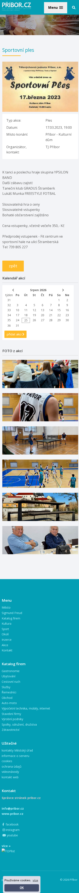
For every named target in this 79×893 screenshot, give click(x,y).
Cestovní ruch (11, 682)
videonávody (10, 772)
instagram (12, 830)
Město (6, 607)
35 (9, 320)
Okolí (5, 634)
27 (42, 320)
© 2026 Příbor (69, 880)
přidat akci (14, 334)
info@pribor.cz (13, 808)
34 (9, 315)
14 (50, 310)
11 (26, 310)
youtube (12, 835)
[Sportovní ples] (40, 64)
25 (26, 320)
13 (42, 310)
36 (9, 325)
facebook (12, 824)
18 (26, 315)
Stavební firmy (11, 714)
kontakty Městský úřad (17, 750)
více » (6, 846)
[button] (55, 7)
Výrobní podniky (12, 719)
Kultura (6, 623)
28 (50, 320)
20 (42, 315)
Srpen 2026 (38, 290)
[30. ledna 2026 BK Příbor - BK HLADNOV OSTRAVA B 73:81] (40, 374)
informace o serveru (15, 756)
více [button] (35, 880)
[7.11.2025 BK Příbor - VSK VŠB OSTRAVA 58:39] (40, 474)
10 (17, 310)
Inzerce (7, 640)
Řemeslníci (9, 692)
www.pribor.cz (12, 814)
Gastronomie (11, 671)
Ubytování (8, 676)
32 (9, 305)
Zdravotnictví (10, 730)
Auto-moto (9, 703)
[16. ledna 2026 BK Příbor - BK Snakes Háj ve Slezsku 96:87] (40, 407)
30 (67, 320)
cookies (7, 761)
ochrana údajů (11, 766)
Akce (5, 645)
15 (59, 310)
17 (17, 315)
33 (9, 310)
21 (50, 315)
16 (67, 310)
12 (34, 310)
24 (17, 320)
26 (34, 320)
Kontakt (7, 650)
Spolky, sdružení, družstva (19, 724)
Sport (5, 629)
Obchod (7, 698)
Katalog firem (11, 618)
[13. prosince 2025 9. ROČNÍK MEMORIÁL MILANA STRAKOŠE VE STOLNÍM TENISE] (40, 440)
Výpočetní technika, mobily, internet (26, 708)
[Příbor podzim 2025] (40, 507)
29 (59, 320)
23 (67, 315)
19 (34, 315)
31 (9, 300)
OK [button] (22, 887)
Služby (6, 687)
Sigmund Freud (12, 613)
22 (59, 315)
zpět (13, 266)
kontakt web (10, 777)
